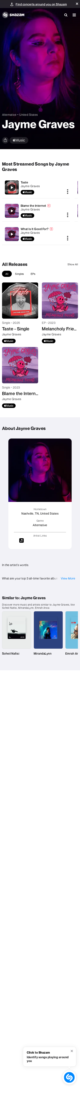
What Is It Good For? (35, 229)
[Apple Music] (9, 341)
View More (68, 578)
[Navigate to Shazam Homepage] (13, 15)
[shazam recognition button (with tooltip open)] (69, 1077)
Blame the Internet (33, 206)
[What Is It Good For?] (36, 234)
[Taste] (36, 187)
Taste (24, 182)
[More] (67, 191)
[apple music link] (18, 140)
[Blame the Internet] (36, 210)
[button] (77, 4)
